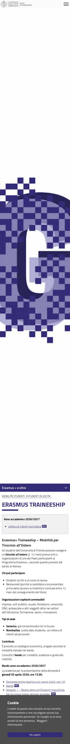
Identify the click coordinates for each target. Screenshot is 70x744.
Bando (10, 686)
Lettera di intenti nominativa (24, 526)
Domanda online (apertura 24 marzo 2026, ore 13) (35, 682)
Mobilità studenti (13, 496)
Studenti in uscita (39, 496)
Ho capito (35, 735)
